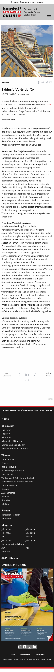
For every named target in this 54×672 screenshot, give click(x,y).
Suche (16, 2)
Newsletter (37, 2)
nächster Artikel (49, 374)
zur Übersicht (7, 374)
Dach (48, 104)
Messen (25, 2)
